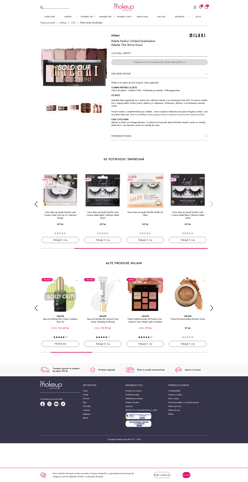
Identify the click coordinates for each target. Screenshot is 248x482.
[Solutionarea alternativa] (145, 416)
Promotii (86, 398)
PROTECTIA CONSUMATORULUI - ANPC (142, 410)
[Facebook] (43, 404)
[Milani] (197, 35)
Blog (198, 16)
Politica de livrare (174, 406)
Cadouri (161, 16)
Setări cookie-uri (162, 474)
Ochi (73, 22)
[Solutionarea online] (145, 423)
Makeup (63, 22)
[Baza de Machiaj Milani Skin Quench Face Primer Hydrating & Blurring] (102, 294)
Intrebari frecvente (132, 402)
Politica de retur (174, 410)
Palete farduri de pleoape (91, 22)
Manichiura (142, 16)
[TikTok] (64, 404)
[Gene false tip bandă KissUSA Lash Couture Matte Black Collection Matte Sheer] (102, 190)
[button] (36, 204)
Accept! (186, 474)
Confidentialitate (174, 390)
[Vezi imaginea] (74, 67)
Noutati (85, 394)
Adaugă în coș (60, 239)
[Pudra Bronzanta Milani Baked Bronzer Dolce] (187, 294)
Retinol (85, 418)
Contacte (86, 410)
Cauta (56, 7)
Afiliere (170, 414)
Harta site (129, 406)
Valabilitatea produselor (134, 398)
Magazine (86, 414)
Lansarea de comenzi (134, 390)
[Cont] (193, 7)
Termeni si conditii (175, 394)
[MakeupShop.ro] (124, 7)
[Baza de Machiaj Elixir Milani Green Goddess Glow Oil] (60, 294)
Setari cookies (173, 398)
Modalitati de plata (132, 394)
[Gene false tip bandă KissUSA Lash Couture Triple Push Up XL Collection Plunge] (60, 190)
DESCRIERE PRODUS (121, 73)
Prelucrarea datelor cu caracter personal (183, 402)
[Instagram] (50, 404)
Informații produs (121, 136)
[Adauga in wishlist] (76, 176)
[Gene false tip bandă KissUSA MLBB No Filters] (145, 190)
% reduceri (49, 16)
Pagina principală (47, 22)
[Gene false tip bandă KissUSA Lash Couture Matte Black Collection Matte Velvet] (187, 190)
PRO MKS (87, 406)
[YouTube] (57, 404)
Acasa (85, 390)
